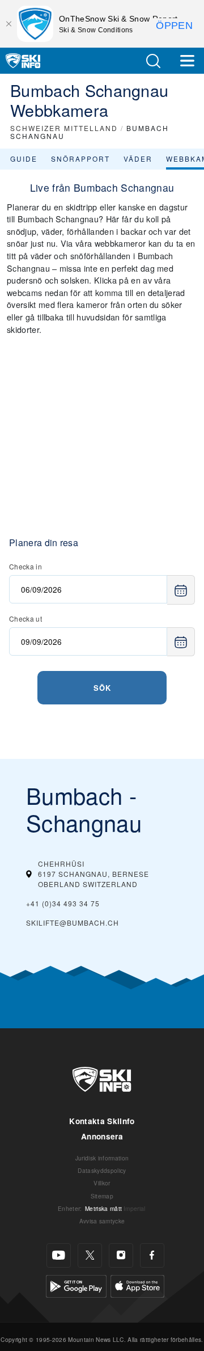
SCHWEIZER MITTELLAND (64, 128)
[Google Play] (76, 1284)
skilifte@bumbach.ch (72, 922)
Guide (23, 158)
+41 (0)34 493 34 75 (63, 903)
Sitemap (102, 1196)
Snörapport (80, 158)
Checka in (25, 566)
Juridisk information (102, 1158)
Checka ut (25, 618)
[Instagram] (121, 1255)
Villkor (102, 1183)
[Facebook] (152, 1255)
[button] (153, 61)
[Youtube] (58, 1255)
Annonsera (102, 1136)
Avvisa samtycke (102, 1221)
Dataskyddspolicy (102, 1170)
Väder (138, 158)
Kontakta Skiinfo (101, 1121)
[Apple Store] (137, 1284)
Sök (102, 687)
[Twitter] (90, 1255)
